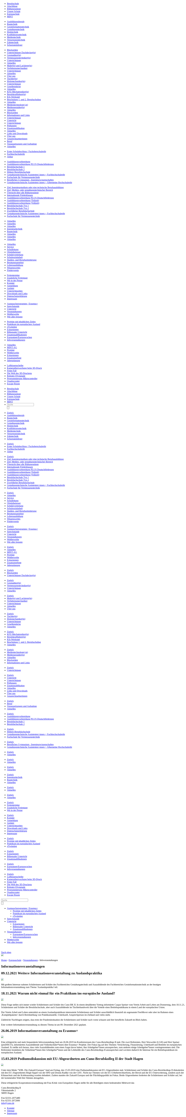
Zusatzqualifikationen (17, 334)
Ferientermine (13, 275)
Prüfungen (12, 125)
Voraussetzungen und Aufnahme (22, 144)
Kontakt (10, 283)
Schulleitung (12, 249)
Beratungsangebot (15, 262)
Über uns (11, 76)
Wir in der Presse (15, 280)
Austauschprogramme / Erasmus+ (22, 303)
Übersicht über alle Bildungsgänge (23, 192)
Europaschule (13, 14)
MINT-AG (12, 347)
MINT (10, 16)
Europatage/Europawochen (19, 337)
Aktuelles (11, 63)
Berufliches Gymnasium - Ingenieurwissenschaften (30, 180)
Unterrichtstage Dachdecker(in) (21, 52)
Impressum (12, 299)
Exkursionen (13, 329)
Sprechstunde (13, 306)
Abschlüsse (12, 6)
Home (4, 960)
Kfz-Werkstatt (13, 97)
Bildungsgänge (14, 9)
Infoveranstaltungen (16, 340)
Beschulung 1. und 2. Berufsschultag (24, 99)
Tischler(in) (12, 78)
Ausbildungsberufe (15, 21)
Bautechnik (12, 24)
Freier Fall (11, 370)
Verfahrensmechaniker (17, 68)
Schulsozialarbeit (15, 257)
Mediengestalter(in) (16, 107)
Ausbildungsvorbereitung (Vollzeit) (23, 203)
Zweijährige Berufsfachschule (20, 211)
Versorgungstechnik (16, 40)
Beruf (9, 141)
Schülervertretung (15, 254)
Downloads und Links (17, 293)
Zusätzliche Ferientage (17, 278)
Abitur (10, 156)
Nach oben (6, 952)
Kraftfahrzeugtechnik (16, 34)
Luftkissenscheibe (15, 365)
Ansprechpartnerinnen (17, 138)
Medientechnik (14, 37)
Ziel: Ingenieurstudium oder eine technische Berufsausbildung (35, 187)
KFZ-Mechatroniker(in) (18, 91)
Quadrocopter (13, 381)
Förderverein (13, 270)
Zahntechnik (12, 42)
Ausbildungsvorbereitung (18, 161)
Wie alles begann (15, 316)
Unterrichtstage (14, 60)
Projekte (11, 350)
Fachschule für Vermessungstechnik (23, 177)
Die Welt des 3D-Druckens (19, 373)
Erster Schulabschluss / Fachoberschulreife (26, 151)
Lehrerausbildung (15, 265)
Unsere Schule (13, 11)
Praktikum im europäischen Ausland (23, 324)
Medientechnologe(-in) (17, 105)
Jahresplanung (13, 360)
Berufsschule (13, 3)
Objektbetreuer (14, 252)
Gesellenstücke (14, 86)
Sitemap (10, 1110)
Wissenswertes (13, 267)
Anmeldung (12, 285)
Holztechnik (12, 32)
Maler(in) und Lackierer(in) (19, 65)
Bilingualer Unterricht (17, 332)
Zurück (10, 412)
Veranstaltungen (14, 311)
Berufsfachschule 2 (16, 169)
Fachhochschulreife (16, 154)
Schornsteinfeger (14, 45)
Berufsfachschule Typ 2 (18, 208)
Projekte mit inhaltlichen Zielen (21, 321)
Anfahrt (10, 288)
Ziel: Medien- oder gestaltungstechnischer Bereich (30, 190)
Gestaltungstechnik (15, 29)
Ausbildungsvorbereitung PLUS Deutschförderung (30, 164)
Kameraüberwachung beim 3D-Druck (24, 368)
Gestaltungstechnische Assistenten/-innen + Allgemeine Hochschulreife (39, 182)
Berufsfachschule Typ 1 (18, 205)
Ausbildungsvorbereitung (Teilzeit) (23, 200)
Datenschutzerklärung (17, 296)
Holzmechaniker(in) (16, 81)
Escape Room (13, 383)
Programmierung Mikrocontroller (22, 378)
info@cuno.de (7, 1103)
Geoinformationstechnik (18, 27)
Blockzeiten (12, 50)
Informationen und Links (18, 115)
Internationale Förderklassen (20, 195)
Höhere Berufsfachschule (18, 172)
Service (10, 247)
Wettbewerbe (13, 314)
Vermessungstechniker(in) (19, 58)
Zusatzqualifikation (16, 128)
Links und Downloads (17, 133)
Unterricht (11, 120)
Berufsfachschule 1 (16, 167)
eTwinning (12, 327)
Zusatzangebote (14, 358)
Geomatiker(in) (14, 55)
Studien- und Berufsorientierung (21, 260)
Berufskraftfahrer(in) (16, 94)
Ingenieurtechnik (14, 229)
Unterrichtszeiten (15, 291)
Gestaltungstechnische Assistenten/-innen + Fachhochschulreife (36, 174)
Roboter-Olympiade (16, 376)
